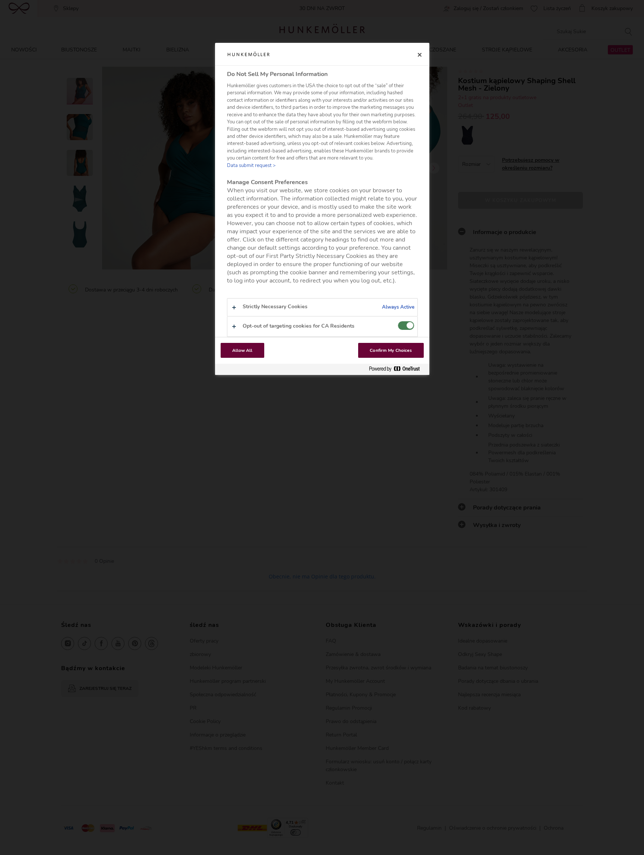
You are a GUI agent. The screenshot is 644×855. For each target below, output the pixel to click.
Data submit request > (251, 165)
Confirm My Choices (391, 350)
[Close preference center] (419, 55)
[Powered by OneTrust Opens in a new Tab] (397, 369)
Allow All (242, 350)
